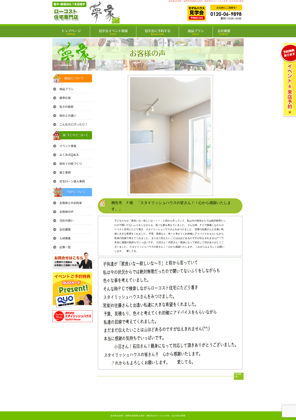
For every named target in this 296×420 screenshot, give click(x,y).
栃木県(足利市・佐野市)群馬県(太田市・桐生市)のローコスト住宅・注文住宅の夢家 (148, 416)
